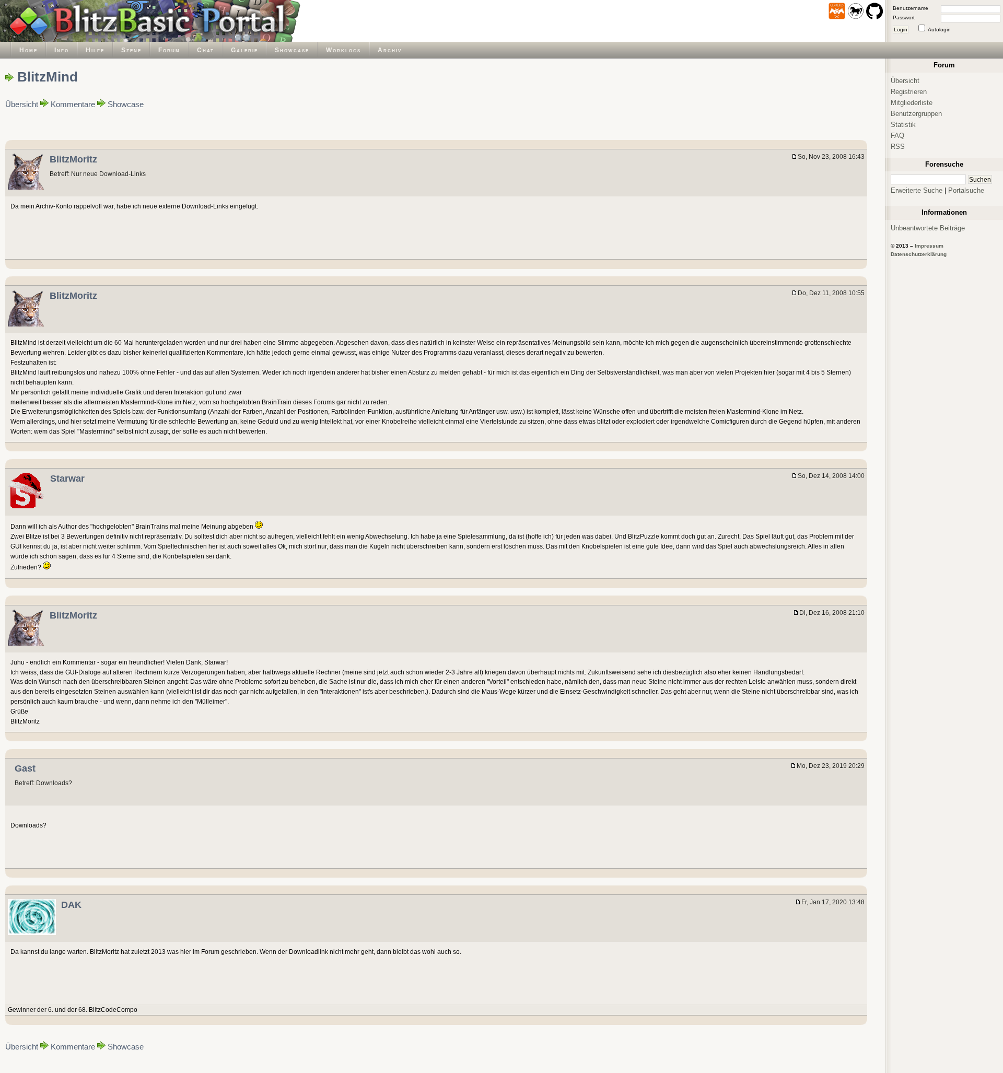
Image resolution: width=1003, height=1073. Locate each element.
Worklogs (343, 49)
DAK (71, 905)
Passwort (904, 17)
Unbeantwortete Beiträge (928, 228)
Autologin (939, 29)
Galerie (244, 49)
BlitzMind (47, 77)
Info (61, 49)
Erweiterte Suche (916, 190)
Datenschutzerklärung (919, 254)
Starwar (67, 478)
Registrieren (909, 92)
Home (28, 49)
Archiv (390, 49)
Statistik (903, 125)
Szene (131, 49)
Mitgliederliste (911, 103)
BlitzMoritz (73, 159)
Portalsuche (966, 190)
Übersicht (21, 104)
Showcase (292, 49)
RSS (898, 146)
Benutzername (910, 8)
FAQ (897, 135)
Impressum (929, 246)
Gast (25, 768)
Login (900, 29)
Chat (205, 49)
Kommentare (73, 104)
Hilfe (95, 49)
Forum (169, 49)
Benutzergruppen (916, 114)
